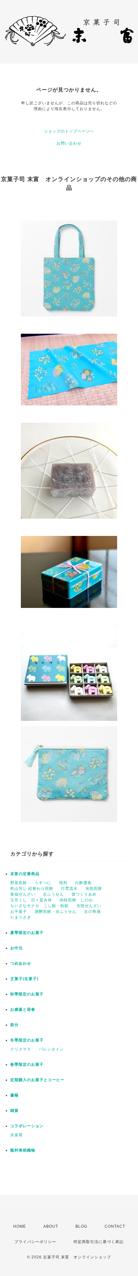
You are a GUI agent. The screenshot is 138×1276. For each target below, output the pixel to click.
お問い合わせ (69, 143)
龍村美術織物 (22, 1150)
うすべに (43, 883)
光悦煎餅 (93, 888)
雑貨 (14, 1110)
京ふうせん (53, 894)
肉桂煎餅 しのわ (76, 900)
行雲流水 (69, 888)
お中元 (16, 948)
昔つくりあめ (84, 894)
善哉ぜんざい (22, 894)
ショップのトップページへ (69, 131)
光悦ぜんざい (88, 906)
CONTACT (115, 1226)
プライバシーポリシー (35, 1242)
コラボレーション (27, 1126)
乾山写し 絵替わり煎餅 (31, 888)
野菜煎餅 (18, 883)
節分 (14, 1025)
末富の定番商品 (24, 874)
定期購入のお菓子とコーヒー (37, 1080)
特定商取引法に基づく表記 (98, 1242)
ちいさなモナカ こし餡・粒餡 (39, 906)
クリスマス (20, 1049)
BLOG (81, 1226)
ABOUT (50, 1226)
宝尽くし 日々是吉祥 (31, 900)
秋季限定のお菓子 (27, 994)
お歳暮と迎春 (22, 1009)
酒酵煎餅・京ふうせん (55, 911)
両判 (63, 883)
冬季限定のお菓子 (27, 1040)
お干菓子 (18, 911)
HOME (19, 1226)
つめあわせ (20, 963)
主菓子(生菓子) (24, 979)
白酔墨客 (83, 883)
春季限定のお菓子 (27, 1064)
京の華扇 (92, 911)
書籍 (14, 1095)
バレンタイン (51, 1049)
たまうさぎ (20, 917)
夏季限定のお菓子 (27, 932)
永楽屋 (16, 1135)
